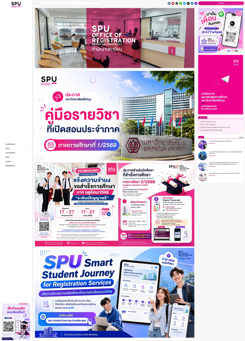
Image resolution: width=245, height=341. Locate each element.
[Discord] (195, 3)
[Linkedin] (192, 3)
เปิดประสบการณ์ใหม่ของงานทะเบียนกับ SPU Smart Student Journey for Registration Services (223, 163)
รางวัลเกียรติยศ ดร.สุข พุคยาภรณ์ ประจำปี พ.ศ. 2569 (224, 173)
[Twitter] (184, 3)
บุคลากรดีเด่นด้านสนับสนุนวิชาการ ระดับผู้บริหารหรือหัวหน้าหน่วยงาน (225, 153)
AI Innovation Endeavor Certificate (220, 141)
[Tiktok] (176, 3)
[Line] (180, 3)
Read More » (212, 143)
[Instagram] (188, 3)
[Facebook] (169, 3)
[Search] (101, 3)
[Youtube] (173, 3)
